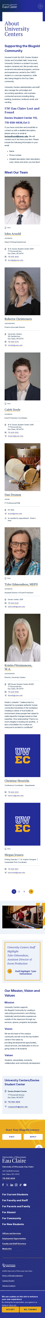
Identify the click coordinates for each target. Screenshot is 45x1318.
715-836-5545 (13, 603)
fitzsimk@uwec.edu (15, 695)
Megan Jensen (14, 855)
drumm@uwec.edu (15, 514)
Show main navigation (40, 6)
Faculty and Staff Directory (14, 1244)
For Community (11, 1218)
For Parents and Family (16, 1206)
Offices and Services (11, 1233)
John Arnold (13, 234)
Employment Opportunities (14, 1238)
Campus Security (8, 1281)
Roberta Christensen (18, 319)
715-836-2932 (13, 433)
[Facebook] (3, 1185)
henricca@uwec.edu (16, 796)
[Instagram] (16, 1185)
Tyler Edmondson (21, 584)
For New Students (13, 1224)
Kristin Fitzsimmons (18, 667)
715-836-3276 (13, 342)
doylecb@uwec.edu (15, 436)
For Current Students (15, 1194)
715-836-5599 (13, 692)
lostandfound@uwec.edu (16, 136)
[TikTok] (20, 1185)
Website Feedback (8, 1286)
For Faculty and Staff (15, 1200)
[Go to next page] (31, 891)
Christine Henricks (17, 781)
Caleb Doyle (12, 410)
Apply (33, 1137)
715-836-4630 (13, 257)
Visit (12, 1137)
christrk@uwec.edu (15, 345)
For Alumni (9, 1212)
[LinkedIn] (12, 1185)
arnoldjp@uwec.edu (15, 260)
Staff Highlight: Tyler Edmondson (25, 972)
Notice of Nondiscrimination (12, 1275)
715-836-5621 (13, 869)
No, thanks (30, 1309)
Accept (10, 1309)
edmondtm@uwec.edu (16, 607)
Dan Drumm (13, 495)
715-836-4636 (14, 1102)
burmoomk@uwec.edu (16, 872)
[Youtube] (25, 1185)
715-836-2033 (13, 792)
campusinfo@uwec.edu (18, 1107)
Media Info (7, 1249)
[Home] (18, 6)
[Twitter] (7, 1185)
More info (12, 1305)
